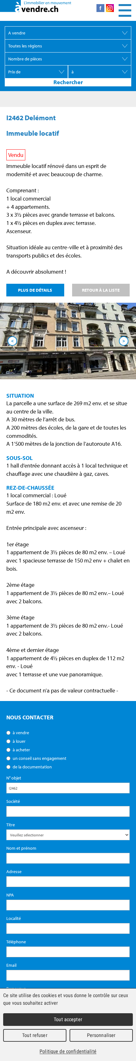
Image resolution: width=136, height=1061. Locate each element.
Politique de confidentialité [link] (68, 1051)
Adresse (14, 871)
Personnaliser (101, 1035)
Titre (10, 825)
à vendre (21, 732)
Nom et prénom (21, 848)
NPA (10, 895)
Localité (13, 918)
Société (13, 801)
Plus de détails (35, 290)
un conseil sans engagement (39, 758)
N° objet (13, 778)
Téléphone (16, 942)
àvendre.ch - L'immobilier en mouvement (35, 6)
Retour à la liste (101, 290)
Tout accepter (68, 1019)
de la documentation (32, 767)
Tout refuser (34, 1035)
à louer (19, 741)
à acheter (21, 750)
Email (11, 965)
